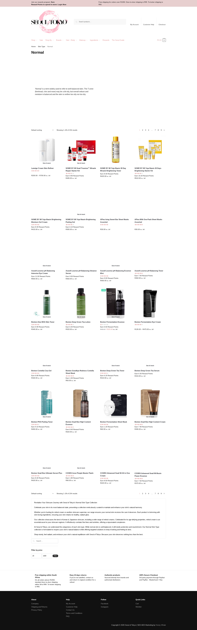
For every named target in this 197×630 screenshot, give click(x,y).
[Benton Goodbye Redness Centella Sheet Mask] (81, 352)
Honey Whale (161, 625)
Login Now (62, 4)
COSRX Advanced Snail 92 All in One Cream (115, 474)
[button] (161, 40)
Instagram (104, 607)
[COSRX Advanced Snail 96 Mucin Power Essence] (150, 454)
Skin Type (41, 46)
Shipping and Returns (39, 607)
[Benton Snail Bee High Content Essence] (81, 403)
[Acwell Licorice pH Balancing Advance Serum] (81, 252)
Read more (81, 183)
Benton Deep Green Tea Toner (112, 371)
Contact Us (70, 610)
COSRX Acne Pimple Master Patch (79, 473)
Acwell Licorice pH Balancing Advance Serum (81, 272)
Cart (137, 604)
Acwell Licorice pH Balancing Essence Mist (115, 272)
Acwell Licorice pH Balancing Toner (149, 271)
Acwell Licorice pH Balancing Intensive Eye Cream (43, 272)
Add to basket (115, 181)
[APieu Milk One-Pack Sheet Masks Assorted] (150, 200)
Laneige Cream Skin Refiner (42, 168)
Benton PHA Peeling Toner (42, 422)
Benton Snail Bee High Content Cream (150, 422)
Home (33, 46)
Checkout (162, 24)
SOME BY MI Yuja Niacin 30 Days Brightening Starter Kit (148, 169)
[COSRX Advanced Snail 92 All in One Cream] (115, 454)
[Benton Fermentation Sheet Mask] (115, 403)
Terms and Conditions (74, 613)
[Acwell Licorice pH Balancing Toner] (150, 252)
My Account (134, 24)
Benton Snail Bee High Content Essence (78, 423)
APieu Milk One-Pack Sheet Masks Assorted (148, 220)
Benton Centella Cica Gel (41, 371)
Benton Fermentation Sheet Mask (113, 422)
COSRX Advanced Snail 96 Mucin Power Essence (148, 474)
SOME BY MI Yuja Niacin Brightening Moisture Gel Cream (46, 220)
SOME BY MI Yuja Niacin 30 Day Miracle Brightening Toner (113, 169)
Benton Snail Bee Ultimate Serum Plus (46, 473)
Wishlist (138, 607)
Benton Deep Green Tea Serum (147, 371)
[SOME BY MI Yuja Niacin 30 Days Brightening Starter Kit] (150, 149)
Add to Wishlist (59, 137)
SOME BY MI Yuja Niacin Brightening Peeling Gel (81, 220)
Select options (46, 180)
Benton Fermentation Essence (112, 322)
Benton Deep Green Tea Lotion (78, 322)
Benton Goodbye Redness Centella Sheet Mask (80, 372)
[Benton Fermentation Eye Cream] (150, 303)
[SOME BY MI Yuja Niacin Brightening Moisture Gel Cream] (46, 200)
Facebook (104, 604)
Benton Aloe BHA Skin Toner (42, 322)
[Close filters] (59, 540)
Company (35, 604)
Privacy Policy (36, 610)
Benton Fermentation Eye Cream (148, 322)
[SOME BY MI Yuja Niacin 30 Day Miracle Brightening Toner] (115, 149)
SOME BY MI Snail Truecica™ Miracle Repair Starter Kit (81, 169)
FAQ (67, 616)
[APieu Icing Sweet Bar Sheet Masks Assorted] (115, 200)
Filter (55, 556)
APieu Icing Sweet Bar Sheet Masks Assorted (114, 220)
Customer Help (148, 24)
